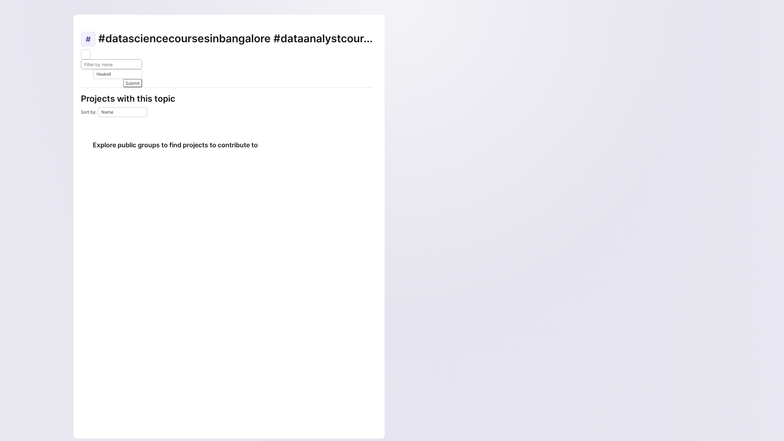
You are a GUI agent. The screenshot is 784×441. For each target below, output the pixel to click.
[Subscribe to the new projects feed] (86, 54)
